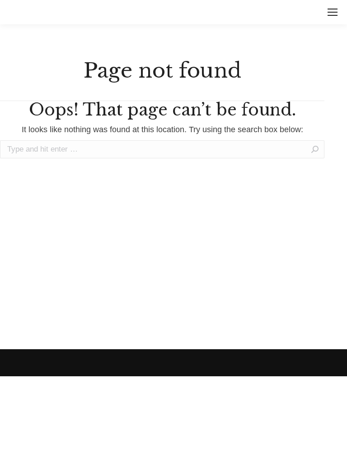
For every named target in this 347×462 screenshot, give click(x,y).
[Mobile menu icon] (332, 12)
